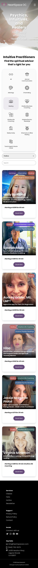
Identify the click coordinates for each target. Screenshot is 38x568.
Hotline (9, 500)
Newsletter (10, 503)
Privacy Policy (11, 514)
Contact (9, 520)
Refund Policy (11, 517)
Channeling (22, 173)
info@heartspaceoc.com (18, 544)
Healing (31, 173)
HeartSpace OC (17, 5)
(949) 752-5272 (14, 547)
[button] (11, 76)
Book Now (19, 213)
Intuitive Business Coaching (24, 224)
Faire (8, 497)
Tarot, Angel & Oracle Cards (24, 178)
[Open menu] (34, 5)
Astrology (12, 173)
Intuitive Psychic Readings (25, 229)
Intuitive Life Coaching (26, 327)
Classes (9, 493)
